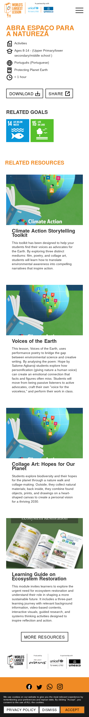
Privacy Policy (21, 709)
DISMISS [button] (49, 709)
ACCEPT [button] (72, 709)
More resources (44, 637)
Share (56, 93)
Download (21, 93)
